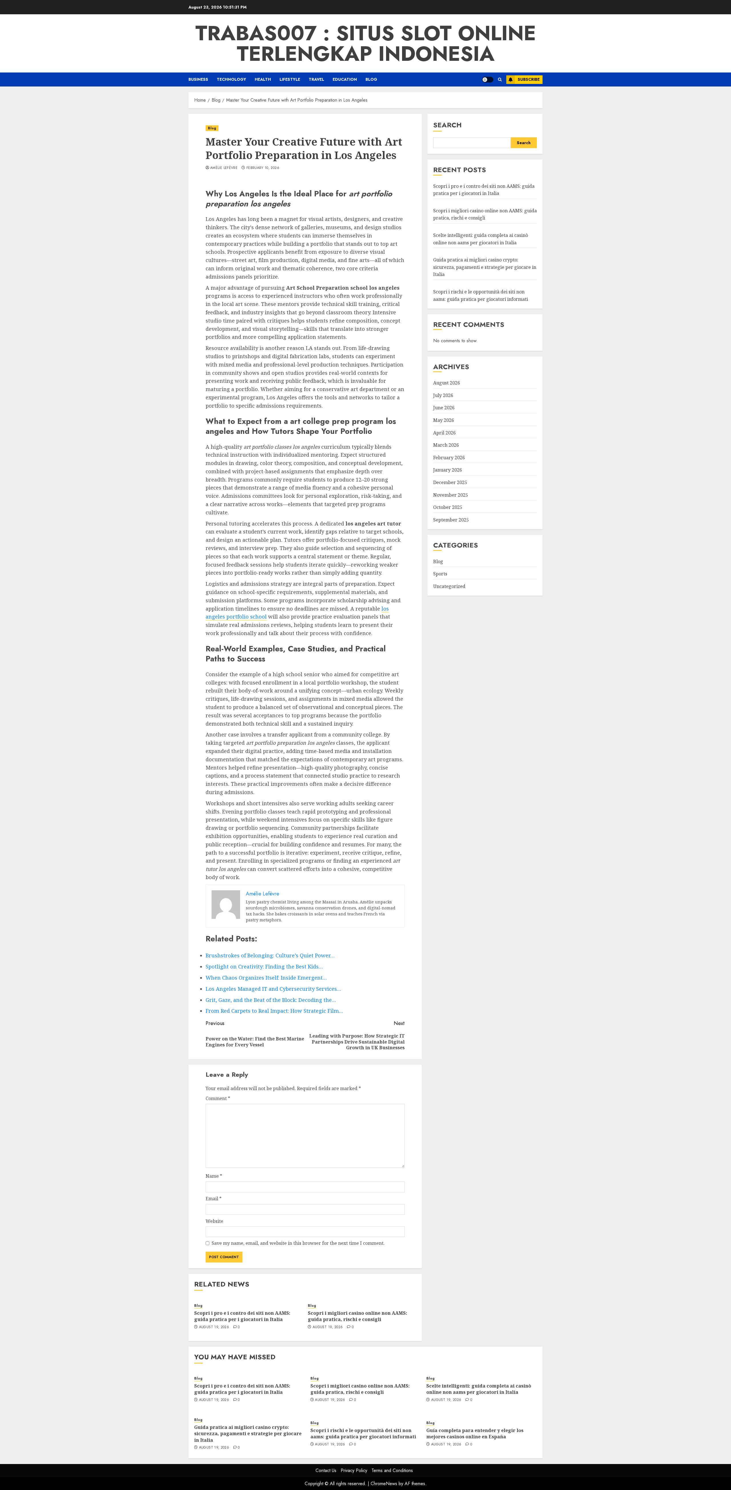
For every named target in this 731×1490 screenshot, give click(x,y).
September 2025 (451, 519)
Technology (231, 79)
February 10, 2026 (262, 168)
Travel (316, 79)
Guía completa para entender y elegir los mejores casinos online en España (474, 1433)
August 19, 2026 (214, 1327)
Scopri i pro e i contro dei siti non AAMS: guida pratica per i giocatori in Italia (242, 1316)
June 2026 (444, 407)
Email (214, 1198)
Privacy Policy (354, 1470)
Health (263, 79)
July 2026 (443, 395)
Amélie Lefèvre (224, 168)
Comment (218, 1098)
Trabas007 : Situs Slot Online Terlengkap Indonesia (365, 43)
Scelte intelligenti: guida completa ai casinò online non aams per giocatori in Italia (478, 1389)
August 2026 (446, 383)
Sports (440, 574)
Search (447, 125)
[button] (499, 79)
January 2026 (447, 470)
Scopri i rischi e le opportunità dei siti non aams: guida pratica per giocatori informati (363, 1433)
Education (345, 79)
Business (198, 79)
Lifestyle (290, 79)
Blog (371, 79)
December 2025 (450, 482)
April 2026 (444, 432)
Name (214, 1176)
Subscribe (529, 79)
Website (214, 1221)
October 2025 (447, 507)
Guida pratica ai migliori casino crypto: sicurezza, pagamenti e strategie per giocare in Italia (484, 267)
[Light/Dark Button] (487, 79)
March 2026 (446, 445)
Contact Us (326, 1470)
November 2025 (450, 495)
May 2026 (443, 420)
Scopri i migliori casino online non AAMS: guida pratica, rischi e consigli (357, 1316)
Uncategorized (449, 586)
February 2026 (449, 457)
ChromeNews (384, 1483)
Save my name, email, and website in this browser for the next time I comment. (298, 1243)
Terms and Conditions (392, 1470)
